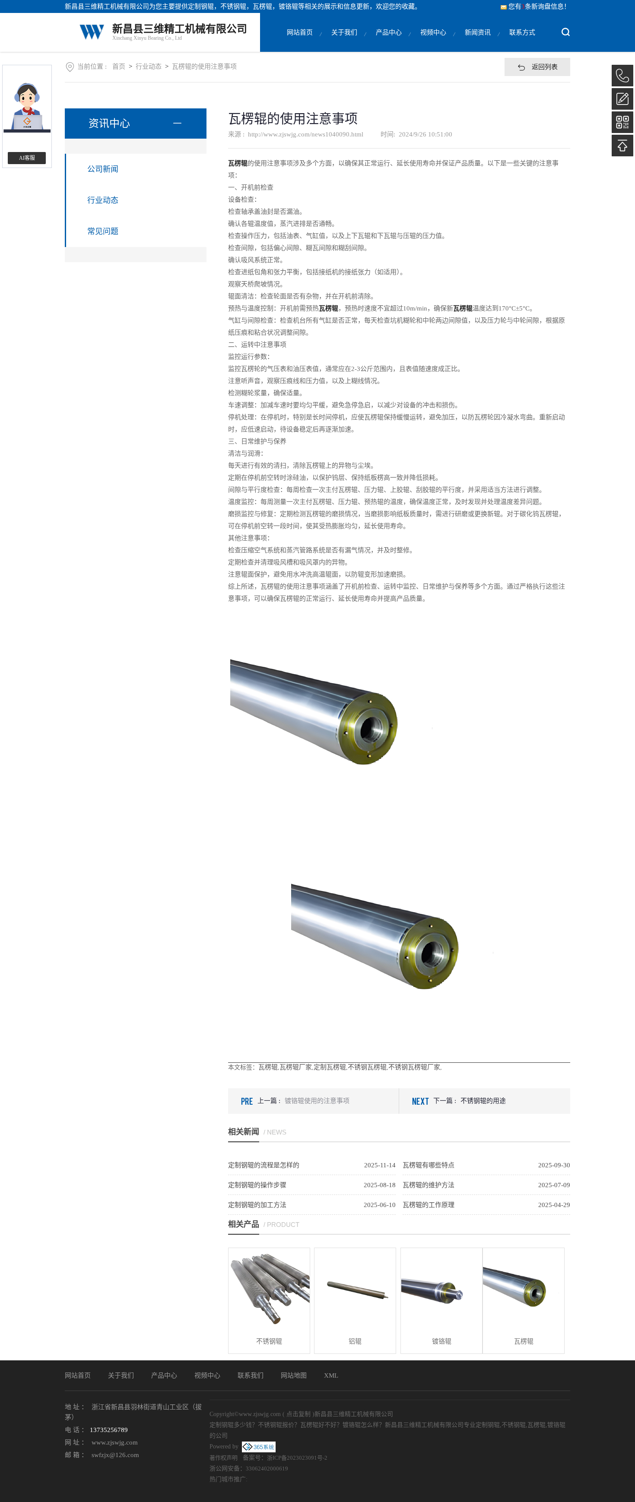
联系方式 (522, 32)
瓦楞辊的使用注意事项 (204, 66)
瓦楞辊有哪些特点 (428, 1165)
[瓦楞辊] (523, 1288)
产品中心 (389, 32)
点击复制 (298, 1414)
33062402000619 (267, 1468)
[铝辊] (355, 1288)
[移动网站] (622, 122)
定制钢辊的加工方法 (257, 1204)
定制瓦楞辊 (330, 1067)
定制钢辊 (201, 6)
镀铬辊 (441, 1341)
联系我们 (251, 1375)
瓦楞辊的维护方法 (428, 1185)
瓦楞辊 (268, 1067)
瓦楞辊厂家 (295, 1067)
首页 (118, 66)
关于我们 (344, 32)
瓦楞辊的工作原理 (428, 1204)
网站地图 (294, 1375)
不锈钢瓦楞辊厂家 (414, 1067)
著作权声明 (224, 1457)
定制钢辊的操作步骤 (257, 1185)
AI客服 (27, 158)
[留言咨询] (622, 99)
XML (331, 1375)
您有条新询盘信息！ (539, 6)
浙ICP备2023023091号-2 (297, 1457)
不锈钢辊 (269, 1341)
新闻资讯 (478, 32)
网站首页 (300, 32)
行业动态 (149, 66)
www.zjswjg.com (115, 1442)
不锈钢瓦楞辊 (367, 1067)
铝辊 (355, 1341)
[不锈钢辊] (269, 1288)
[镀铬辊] (441, 1288)
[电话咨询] (622, 75)
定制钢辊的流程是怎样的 (263, 1165)
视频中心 (433, 32)
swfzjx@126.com (115, 1454)
